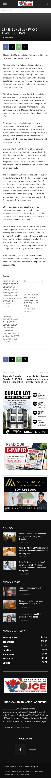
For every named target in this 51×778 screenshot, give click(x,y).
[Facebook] (5, 47)
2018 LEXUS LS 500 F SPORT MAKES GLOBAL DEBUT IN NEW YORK (31, 300)
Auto (11, 10)
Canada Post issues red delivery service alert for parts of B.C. (37, 379)
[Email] (25, 47)
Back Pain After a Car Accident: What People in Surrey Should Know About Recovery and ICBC (33, 550)
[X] (12, 47)
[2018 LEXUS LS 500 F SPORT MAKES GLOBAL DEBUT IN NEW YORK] (33, 285)
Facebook (32, 750)
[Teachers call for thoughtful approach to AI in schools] (9, 617)
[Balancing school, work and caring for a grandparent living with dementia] (9, 537)
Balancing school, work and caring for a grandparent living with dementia (32, 536)
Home (3, 10)
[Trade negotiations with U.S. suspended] (9, 591)
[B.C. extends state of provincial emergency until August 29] (9, 604)
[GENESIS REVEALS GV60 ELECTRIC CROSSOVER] (13, 294)
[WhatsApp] (19, 47)
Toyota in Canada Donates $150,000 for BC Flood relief (13, 379)
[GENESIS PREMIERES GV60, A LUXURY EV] (13, 329)
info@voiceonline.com (24, 727)
